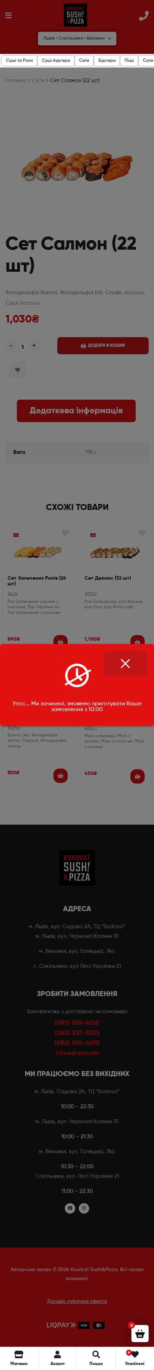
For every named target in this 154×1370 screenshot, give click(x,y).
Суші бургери (56, 61)
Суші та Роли (19, 61)
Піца (129, 61)
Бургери (107, 61)
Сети (84, 61)
